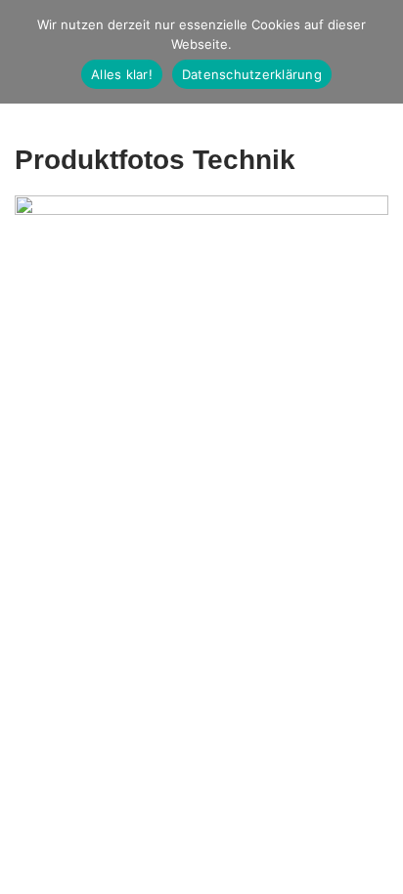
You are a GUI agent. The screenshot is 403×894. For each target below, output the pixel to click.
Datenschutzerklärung (252, 74)
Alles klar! (122, 74)
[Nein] (378, 52)
